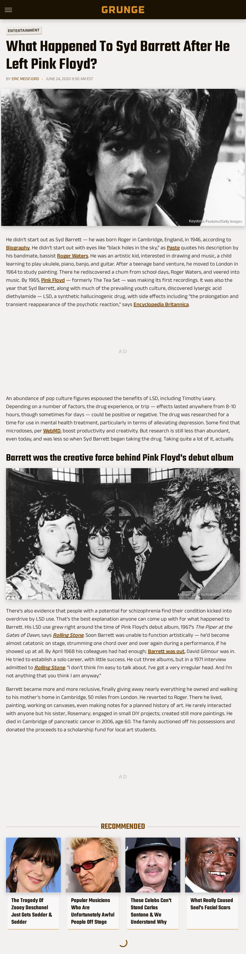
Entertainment (24, 30)
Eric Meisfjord (25, 78)
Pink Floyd (53, 280)
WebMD (52, 431)
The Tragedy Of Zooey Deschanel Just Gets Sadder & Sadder (31, 911)
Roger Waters (72, 256)
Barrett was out (166, 651)
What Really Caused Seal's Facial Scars (211, 904)
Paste (173, 248)
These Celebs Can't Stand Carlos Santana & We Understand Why (151, 911)
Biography (18, 248)
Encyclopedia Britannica (161, 304)
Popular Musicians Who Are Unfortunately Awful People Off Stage (92, 911)
